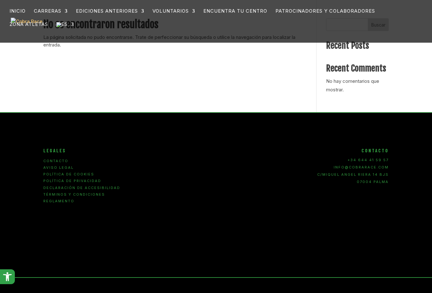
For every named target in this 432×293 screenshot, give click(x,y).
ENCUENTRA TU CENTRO (235, 11)
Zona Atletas (28, 24)
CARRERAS (47, 11)
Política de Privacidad (72, 181)
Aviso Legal (58, 168)
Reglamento (58, 201)
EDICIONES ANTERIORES (107, 11)
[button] (7, 276)
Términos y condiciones (74, 194)
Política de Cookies (68, 174)
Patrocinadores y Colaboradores (325, 11)
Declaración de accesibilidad (81, 188)
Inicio (17, 11)
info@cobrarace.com (361, 167)
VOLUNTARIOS (170, 11)
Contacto (55, 161)
